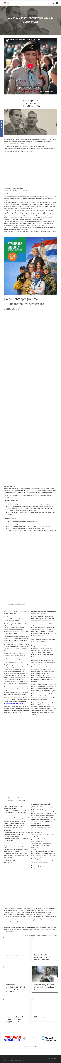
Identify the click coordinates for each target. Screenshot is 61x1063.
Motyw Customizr (22, 1060)
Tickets (6, 193)
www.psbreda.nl (8, 857)
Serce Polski (10, 1058)
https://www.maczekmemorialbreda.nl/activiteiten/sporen (41, 935)
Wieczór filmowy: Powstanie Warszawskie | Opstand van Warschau (44, 987)
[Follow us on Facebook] (55, 1058)
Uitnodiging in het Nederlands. (16, 604)
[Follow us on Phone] (52, 1058)
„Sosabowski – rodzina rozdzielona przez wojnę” (17, 141)
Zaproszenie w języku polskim (16, 798)
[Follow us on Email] (49, 1058)
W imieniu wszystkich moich (15, 955)
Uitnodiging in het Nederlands (16, 800)
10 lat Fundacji (39, 1017)
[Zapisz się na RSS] (57, 1058)
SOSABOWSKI (30, 103)
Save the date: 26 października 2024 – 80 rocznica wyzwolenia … (42, 957)
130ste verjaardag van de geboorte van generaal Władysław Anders (15, 1019)
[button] (56, 1030)
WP (8, 1060)
